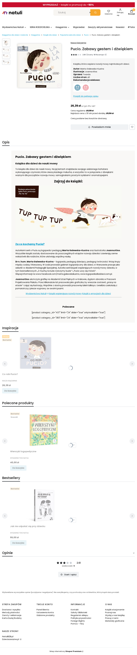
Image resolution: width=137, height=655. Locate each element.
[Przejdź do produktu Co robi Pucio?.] (35, 353)
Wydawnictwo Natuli (36, 293)
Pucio (86, 35)
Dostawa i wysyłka (11, 609)
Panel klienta (43, 609)
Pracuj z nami (111, 618)
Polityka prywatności (81, 618)
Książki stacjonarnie (114, 609)
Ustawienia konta (45, 612)
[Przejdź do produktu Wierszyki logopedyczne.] (43, 430)
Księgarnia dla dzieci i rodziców (15, 35)
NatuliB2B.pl (7, 636)
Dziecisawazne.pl (11, 639)
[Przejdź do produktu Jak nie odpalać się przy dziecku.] (43, 505)
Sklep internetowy (65, 651)
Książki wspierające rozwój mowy (65, 293)
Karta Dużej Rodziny (12, 618)
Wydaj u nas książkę (115, 615)
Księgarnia (35, 35)
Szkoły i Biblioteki (79, 612)
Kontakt (75, 609)
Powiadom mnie (101, 127)
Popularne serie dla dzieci (70, 35)
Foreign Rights (78, 620)
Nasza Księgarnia (78, 42)
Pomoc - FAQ (77, 623)
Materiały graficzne (114, 620)
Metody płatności (11, 612)
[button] (95, 12)
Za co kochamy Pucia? (30, 244)
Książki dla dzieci (50, 35)
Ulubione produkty (45, 615)
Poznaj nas (110, 612)
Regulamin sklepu (79, 615)
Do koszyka (10, 390)
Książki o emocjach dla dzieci (96, 293)
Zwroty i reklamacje (11, 615)
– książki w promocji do (76, 4)
